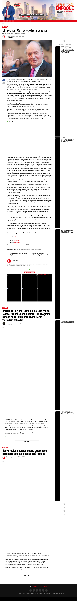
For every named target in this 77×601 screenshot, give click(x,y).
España (18, 249)
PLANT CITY (18, 23)
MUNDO (27, 244)
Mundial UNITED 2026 (26, 23)
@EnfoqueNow (18, 236)
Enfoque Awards (55, 23)
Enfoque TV (49, 23)
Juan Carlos (27, 249)
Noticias (12, 23)
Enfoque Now (10, 37)
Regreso (32, 249)
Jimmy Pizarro (11, 324)
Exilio (22, 249)
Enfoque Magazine (34, 23)
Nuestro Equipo (63, 23)
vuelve (39, 249)
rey (36, 249)
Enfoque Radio (42, 23)
